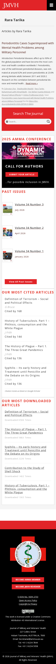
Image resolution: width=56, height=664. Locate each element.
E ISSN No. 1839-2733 (28, 596)
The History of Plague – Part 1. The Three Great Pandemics (26, 430)
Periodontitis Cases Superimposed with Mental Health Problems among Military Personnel (28, 47)
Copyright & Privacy (28, 604)
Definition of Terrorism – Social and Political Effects (26, 413)
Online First (27, 95)
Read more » (32, 83)
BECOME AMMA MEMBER (28, 579)
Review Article (38, 95)
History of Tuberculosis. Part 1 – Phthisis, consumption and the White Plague (27, 324)
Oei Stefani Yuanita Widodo (39, 92)
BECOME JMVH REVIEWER (28, 586)
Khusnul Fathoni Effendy (11, 95)
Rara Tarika (39, 88)
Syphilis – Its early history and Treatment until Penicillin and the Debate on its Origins (25, 371)
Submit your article (21, 174)
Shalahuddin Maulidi (25, 88)
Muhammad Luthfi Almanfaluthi (14, 92)
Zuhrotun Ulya (10, 88)
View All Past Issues (20, 281)
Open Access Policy (28, 600)
